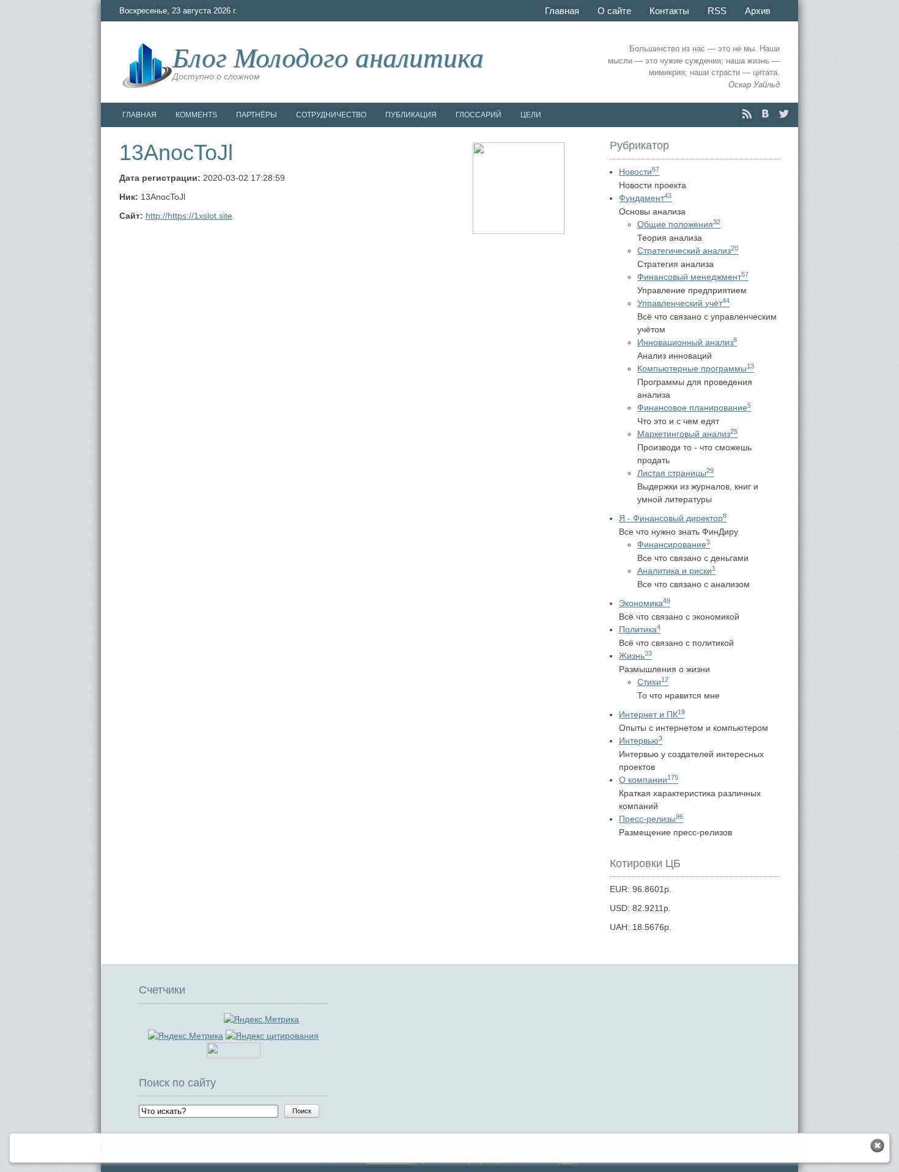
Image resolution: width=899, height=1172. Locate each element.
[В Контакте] (765, 114)
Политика (639, 629)
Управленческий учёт (683, 303)
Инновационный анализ (687, 342)
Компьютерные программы (695, 368)
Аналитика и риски (676, 571)
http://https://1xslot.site (189, 216)
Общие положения (678, 224)
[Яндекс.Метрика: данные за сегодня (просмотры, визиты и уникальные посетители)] (185, 1036)
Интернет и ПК (652, 714)
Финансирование (673, 544)
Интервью (640, 740)
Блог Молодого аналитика (328, 56)
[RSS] (747, 114)
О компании (648, 780)
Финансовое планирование (694, 407)
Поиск (301, 1111)
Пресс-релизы (651, 819)
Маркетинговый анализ (687, 434)
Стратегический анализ (687, 250)
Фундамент (645, 198)
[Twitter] (783, 114)
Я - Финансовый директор (673, 518)
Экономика (644, 603)
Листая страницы (675, 473)
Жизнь (635, 656)
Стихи (652, 682)
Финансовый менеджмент (693, 277)
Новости (639, 172)
